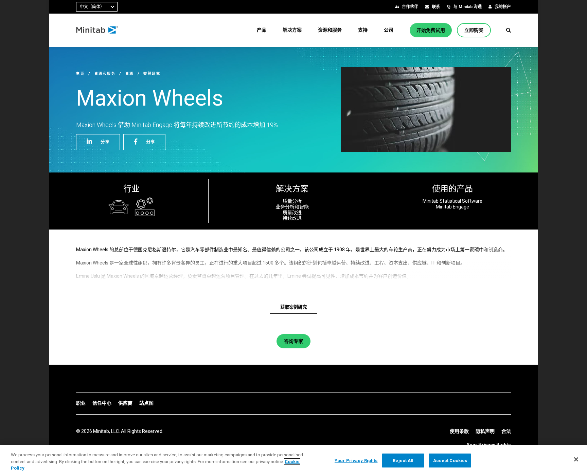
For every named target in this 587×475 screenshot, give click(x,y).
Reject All (403, 460)
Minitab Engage (452, 206)
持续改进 (292, 218)
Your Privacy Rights (356, 460)
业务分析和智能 (292, 206)
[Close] (576, 459)
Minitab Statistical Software (452, 201)
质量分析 (292, 201)
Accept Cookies (450, 460)
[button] (508, 30)
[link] (81, 403)
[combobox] (97, 7)
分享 (105, 141)
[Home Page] (97, 30)
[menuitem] (261, 30)
